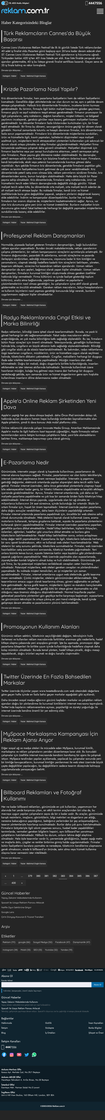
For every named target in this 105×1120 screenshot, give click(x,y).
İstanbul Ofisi (7, 1085)
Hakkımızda (6, 1023)
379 (30, 875)
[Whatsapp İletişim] (34, 1057)
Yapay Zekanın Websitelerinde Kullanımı (21, 897)
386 (87, 875)
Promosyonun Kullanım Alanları (41, 626)
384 (71, 875)
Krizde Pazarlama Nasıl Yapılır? (40, 89)
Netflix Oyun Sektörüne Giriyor (16, 907)
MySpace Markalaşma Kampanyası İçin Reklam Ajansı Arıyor (50, 736)
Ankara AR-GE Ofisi (11, 1077)
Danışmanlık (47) (81, 942)
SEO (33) (37, 949)
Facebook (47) (62, 942)
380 (38, 875)
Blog (3, 1032)
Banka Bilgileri (95, 1027)
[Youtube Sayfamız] (19, 1057)
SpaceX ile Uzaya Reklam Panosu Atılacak (22, 902)
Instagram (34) (10, 949)
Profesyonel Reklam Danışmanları (44, 235)
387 (96, 875)
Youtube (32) (51, 949)
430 (14, 882)
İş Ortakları (50, 1032)
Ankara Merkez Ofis (11, 1069)
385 (79, 875)
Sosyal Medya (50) (42, 942)
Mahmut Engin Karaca (36, 76)
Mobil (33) (25, 949)
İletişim (4, 1027)
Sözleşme (49, 1027)
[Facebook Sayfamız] (4, 1057)
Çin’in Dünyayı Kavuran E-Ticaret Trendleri (22, 917)
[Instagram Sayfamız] (11, 1057)
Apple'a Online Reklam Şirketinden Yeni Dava (49, 404)
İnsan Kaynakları (96, 1023)
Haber (13, 76)
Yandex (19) (66, 949)
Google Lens (7, 912)
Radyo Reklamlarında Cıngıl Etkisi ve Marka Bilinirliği (47, 320)
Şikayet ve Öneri (96, 1032)
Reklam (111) (9, 942)
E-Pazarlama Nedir (26, 462)
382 (55, 875)
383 (63, 875)
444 (96, 3)
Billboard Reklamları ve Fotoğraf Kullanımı (42, 795)
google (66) (24, 942)
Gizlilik (48, 1023)
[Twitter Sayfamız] (26, 1057)
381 (46, 875)
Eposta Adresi (7, 980)
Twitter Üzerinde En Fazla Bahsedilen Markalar (47, 679)
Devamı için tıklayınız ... (12, 70)
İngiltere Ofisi (8, 1092)
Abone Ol (97, 985)
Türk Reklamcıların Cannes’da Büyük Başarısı (47, 36)
